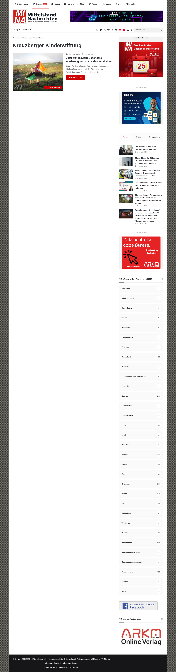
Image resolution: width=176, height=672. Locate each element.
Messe (94, 4)
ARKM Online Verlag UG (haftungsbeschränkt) (75, 659)
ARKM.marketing (141, 87)
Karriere (70, 4)
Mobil (82, 4)
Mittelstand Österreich (53, 663)
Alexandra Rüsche (74, 54)
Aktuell (125, 137)
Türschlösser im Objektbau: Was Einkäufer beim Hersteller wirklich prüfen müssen (148, 160)
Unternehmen (22, 4)
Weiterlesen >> (75, 78)
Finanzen (56, 4)
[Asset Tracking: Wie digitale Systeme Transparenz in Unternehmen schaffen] (126, 174)
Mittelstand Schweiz (70, 663)
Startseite (18, 38)
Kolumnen (107, 4)
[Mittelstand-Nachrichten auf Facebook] (138, 610)
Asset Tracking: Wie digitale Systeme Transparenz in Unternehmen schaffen (147, 173)
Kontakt (131, 4)
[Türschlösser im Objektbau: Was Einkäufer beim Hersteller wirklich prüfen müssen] (126, 161)
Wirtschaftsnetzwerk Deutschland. (66, 667)
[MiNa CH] (120, 29)
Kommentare (154, 137)
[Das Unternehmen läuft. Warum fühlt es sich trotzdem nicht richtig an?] (126, 186)
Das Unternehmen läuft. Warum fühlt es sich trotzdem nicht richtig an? (148, 185)
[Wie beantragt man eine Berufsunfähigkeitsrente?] (126, 150)
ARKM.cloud (105, 659)
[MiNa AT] (124, 29)
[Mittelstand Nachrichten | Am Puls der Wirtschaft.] (35, 17)
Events (40, 4)
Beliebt (138, 137)
